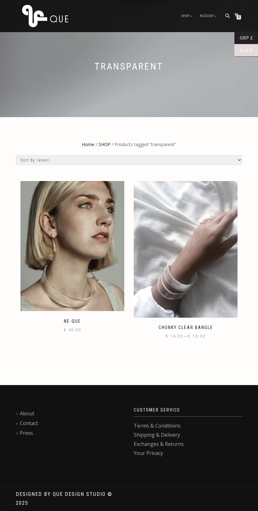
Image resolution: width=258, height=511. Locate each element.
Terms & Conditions (157, 425)
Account (207, 16)
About (27, 413)
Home (88, 144)
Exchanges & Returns (159, 443)
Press (26, 432)
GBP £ (243, 38)
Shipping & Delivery (157, 434)
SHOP (185, 16)
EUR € (243, 50)
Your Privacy (148, 453)
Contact (29, 423)
